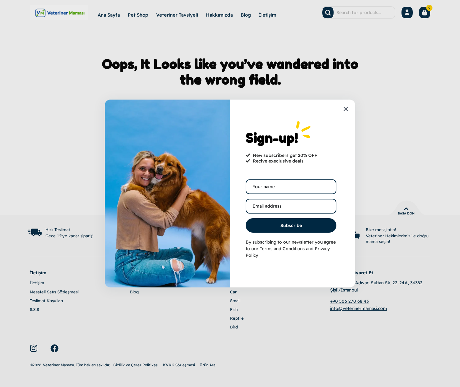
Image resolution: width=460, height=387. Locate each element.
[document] (230, 193)
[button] (346, 109)
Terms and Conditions (282, 248)
